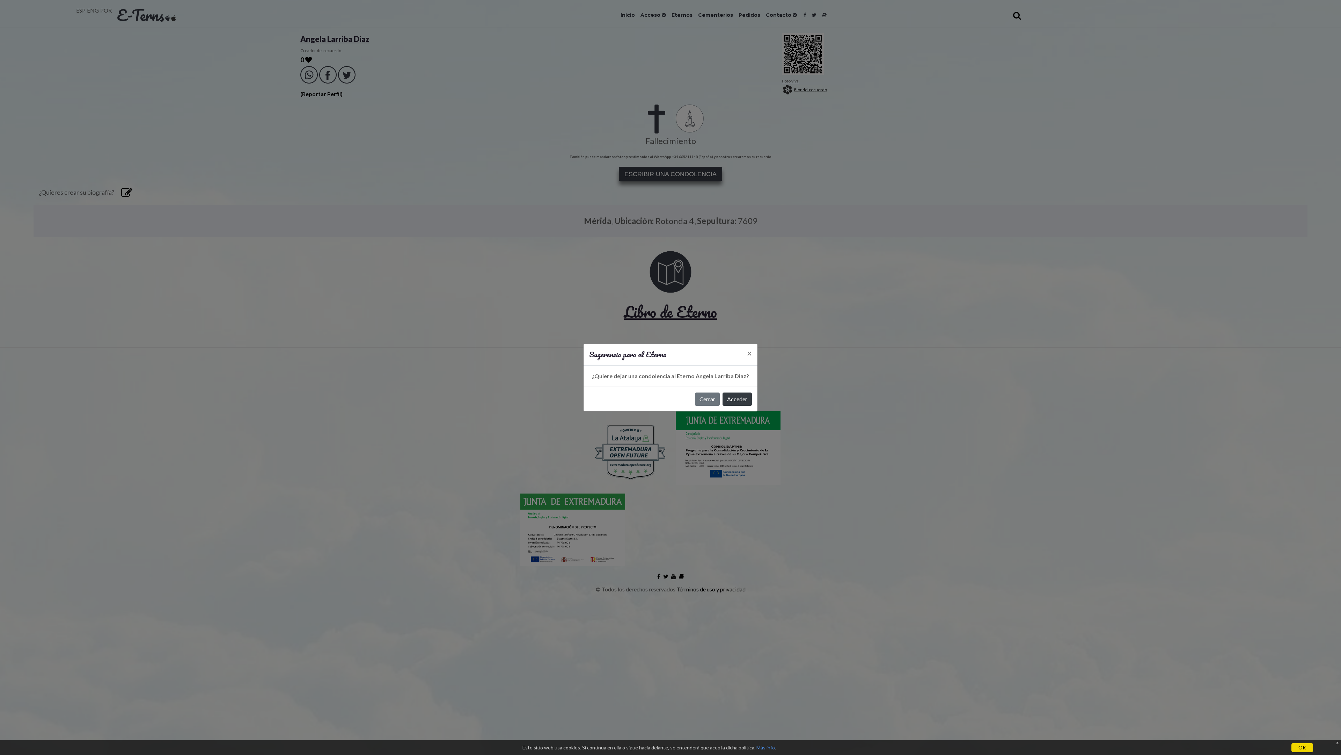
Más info (765, 747)
